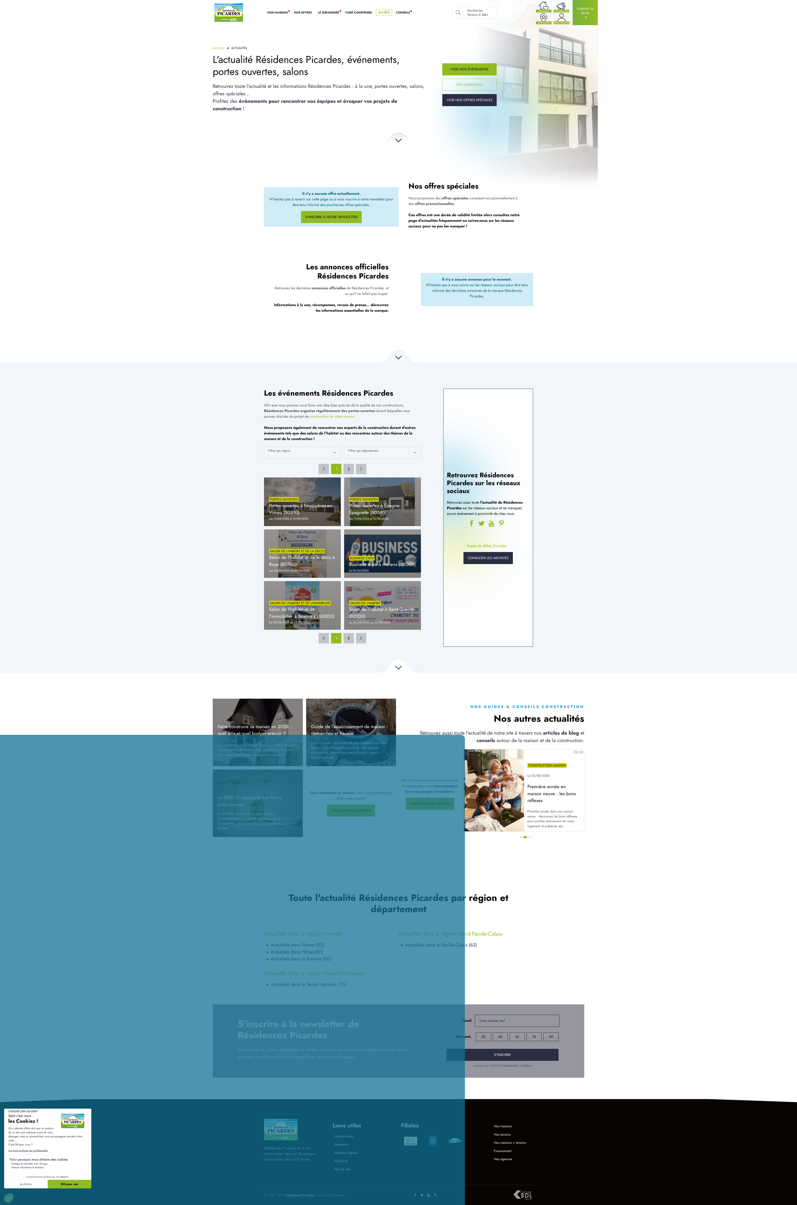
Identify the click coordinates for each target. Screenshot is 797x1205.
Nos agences (503, 1159)
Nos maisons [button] (279, 12)
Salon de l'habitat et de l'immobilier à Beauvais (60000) (301, 613)
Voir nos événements (469, 69)
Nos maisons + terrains (510, 1142)
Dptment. (464, 1036)
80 (551, 1036)
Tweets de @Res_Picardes (486, 546)
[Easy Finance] (410, 1141)
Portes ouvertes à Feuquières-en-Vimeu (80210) (301, 509)
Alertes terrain (343, 1136)
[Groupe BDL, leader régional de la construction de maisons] (522, 1195)
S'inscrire (502, 1054)
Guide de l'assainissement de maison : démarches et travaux (349, 730)
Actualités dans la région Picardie (303, 934)
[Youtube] (491, 524)
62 (517, 1036)
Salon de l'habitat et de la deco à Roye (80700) (302, 561)
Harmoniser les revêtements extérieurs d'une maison (549, 793)
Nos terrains (502, 1134)
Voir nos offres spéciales (469, 100)
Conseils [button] (404, 12)
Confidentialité (510, 1066)
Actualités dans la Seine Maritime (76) (308, 984)
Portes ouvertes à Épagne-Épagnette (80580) (374, 509)
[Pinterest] (501, 524)
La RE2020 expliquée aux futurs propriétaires (249, 801)
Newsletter (341, 1144)
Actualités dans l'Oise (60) (297, 952)
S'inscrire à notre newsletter (331, 217)
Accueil (218, 48)
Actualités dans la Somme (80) (301, 958)
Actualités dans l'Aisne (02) (298, 944)
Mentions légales (345, 1152)
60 (500, 1036)
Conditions (526, 1066)
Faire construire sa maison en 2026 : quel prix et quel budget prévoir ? (255, 730)
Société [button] (384, 12)
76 (534, 1036)
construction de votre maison (332, 416)
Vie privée (341, 1160)
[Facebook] (415, 1195)
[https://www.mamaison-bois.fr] (455, 1141)
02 (483, 1036)
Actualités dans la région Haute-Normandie (314, 973)
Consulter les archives (488, 558)
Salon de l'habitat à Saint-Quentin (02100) (382, 613)
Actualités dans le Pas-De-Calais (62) (441, 944)
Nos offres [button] (303, 12)
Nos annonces (469, 84)
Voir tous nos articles (430, 803)
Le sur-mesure (330, 12)
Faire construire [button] (358, 12)
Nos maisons (503, 1126)
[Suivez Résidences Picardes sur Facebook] (471, 524)
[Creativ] (432, 1141)
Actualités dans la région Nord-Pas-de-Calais (450, 934)
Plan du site (342, 1169)
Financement (502, 1151)
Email (467, 1020)
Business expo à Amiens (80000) (382, 564)
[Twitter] (481, 524)
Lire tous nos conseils (351, 810)
